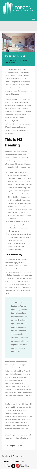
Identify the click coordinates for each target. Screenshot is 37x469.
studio (20, 446)
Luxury (24, 60)
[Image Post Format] (18, 42)
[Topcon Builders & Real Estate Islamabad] (18, 14)
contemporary (12, 446)
